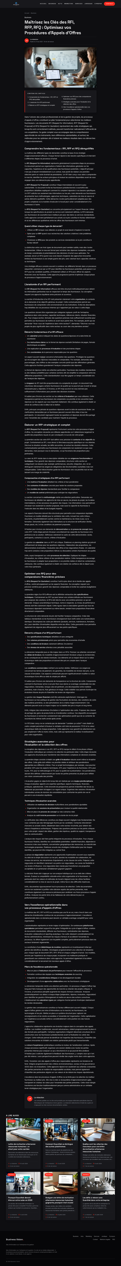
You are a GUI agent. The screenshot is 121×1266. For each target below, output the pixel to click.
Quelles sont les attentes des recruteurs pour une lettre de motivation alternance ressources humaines (95, 1148)
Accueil (43, 3)
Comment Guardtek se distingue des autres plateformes (59, 1145)
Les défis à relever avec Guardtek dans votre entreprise (96, 1198)
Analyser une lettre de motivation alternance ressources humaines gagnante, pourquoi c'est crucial (59, 1200)
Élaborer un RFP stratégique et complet (42, 105)
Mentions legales (105, 1239)
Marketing (68, 3)
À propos (98, 3)
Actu (60, 3)
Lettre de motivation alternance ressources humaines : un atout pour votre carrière (21, 1146)
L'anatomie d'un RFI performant (39, 102)
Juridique (89, 3)
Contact (109, 3)
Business (52, 3)
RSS (113, 1239)
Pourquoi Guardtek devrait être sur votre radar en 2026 (20, 1198)
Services (78, 3)
